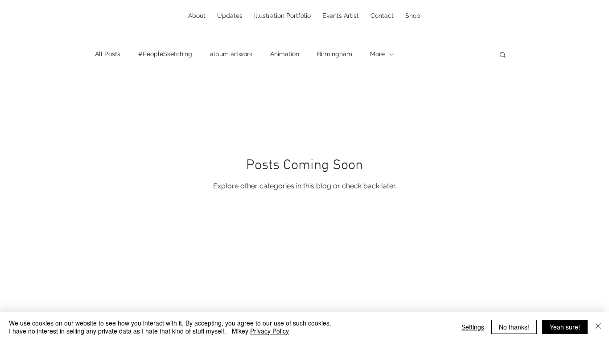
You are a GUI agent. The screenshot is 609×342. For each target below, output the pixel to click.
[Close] (598, 327)
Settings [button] (472, 326)
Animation (284, 53)
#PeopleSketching (165, 53)
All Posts (107, 53)
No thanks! (514, 326)
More (377, 53)
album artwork (231, 53)
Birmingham (334, 53)
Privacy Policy (269, 330)
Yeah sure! (565, 326)
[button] (502, 55)
